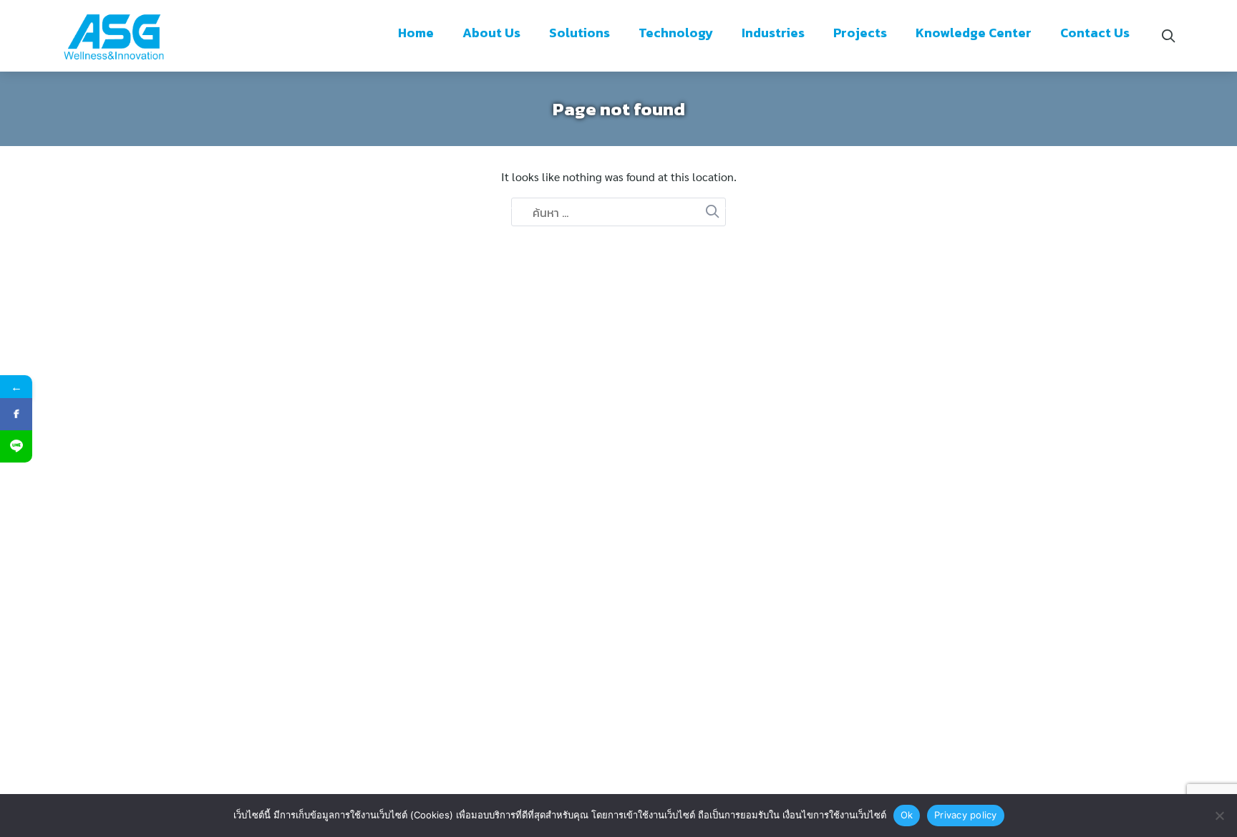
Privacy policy (965, 815)
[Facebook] (16, 414)
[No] (1219, 815)
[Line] (16, 446)
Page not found (619, 108)
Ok (907, 815)
